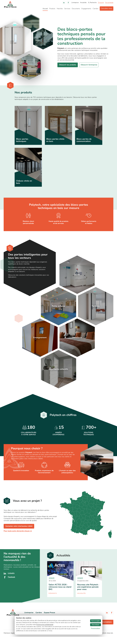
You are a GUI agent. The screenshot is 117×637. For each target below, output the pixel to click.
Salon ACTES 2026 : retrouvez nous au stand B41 (60, 587)
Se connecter (109, 2)
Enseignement (40, 338)
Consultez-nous (106, 8)
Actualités (83, 2)
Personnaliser (95, 628)
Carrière (95, 8)
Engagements (86, 8)
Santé (77, 275)
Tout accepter (95, 621)
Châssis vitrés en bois (24, 182)
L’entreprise (75, 2)
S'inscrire (101, 2)
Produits (52, 8)
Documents (76, 8)
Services (67, 8)
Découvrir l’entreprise (89, 65)
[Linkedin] (63, 2)
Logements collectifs (58, 369)
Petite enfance (58, 306)
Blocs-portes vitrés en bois (55, 140)
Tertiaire (96, 306)
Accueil (45, 8)
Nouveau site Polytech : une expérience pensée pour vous (88, 587)
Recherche (93, 2)
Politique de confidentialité (44, 624)
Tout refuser (95, 624)
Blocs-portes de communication (84, 140)
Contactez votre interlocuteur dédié (18, 526)
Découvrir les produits (67, 65)
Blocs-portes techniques (22, 140)
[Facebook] (68, 2)
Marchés (60, 8)
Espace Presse (49, 612)
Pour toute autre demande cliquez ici (18, 531)
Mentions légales (10, 633)
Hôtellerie (77, 338)
